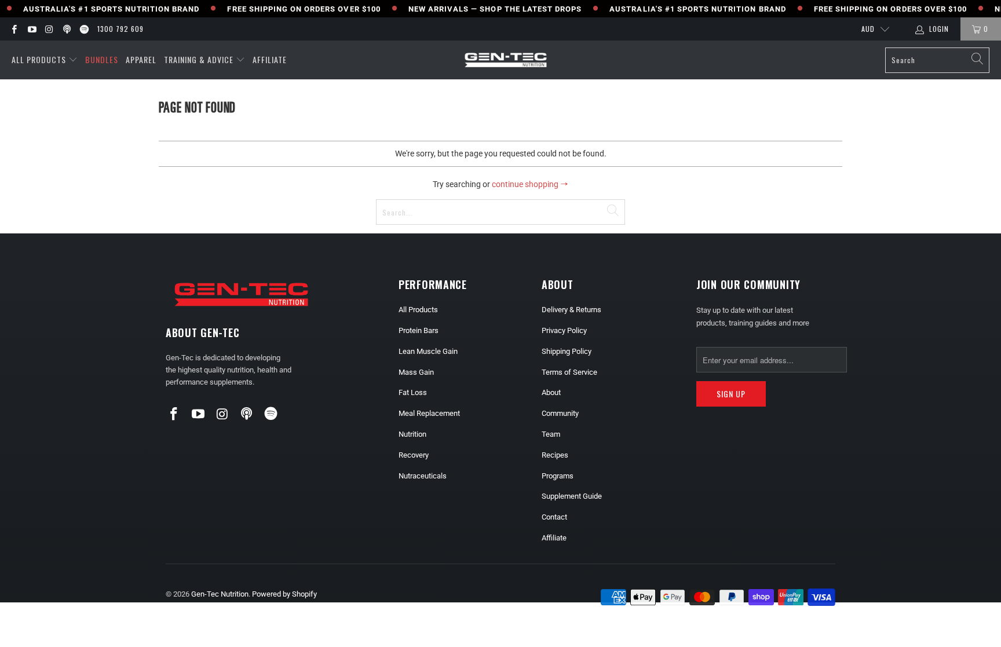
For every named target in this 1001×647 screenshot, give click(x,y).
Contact (554, 517)
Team (551, 434)
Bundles (101, 59)
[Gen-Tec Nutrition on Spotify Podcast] (84, 29)
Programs (557, 475)
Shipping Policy (566, 351)
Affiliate (270, 59)
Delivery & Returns (571, 309)
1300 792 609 (120, 29)
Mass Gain (416, 372)
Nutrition (412, 434)
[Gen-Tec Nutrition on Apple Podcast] (66, 29)
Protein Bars (419, 330)
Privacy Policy (564, 330)
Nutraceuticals (423, 475)
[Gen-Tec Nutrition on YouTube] (31, 29)
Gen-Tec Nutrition (220, 594)
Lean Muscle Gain (428, 351)
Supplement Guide (572, 496)
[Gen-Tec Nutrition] (505, 60)
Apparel (141, 59)
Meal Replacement (429, 413)
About (551, 392)
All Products (39, 59)
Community (560, 413)
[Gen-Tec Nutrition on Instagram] (49, 29)
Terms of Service (569, 372)
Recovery (414, 455)
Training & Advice (198, 59)
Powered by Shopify (284, 594)
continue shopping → (530, 184)
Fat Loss (413, 392)
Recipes (555, 455)
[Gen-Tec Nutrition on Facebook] (14, 29)
